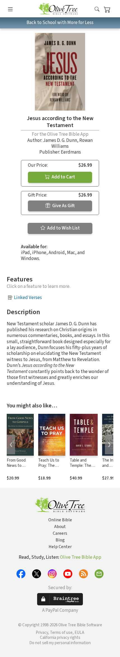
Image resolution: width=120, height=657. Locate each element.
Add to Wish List (63, 228)
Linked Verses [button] (28, 297)
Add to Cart (63, 177)
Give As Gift (63, 205)
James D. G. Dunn (60, 140)
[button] (97, 10)
